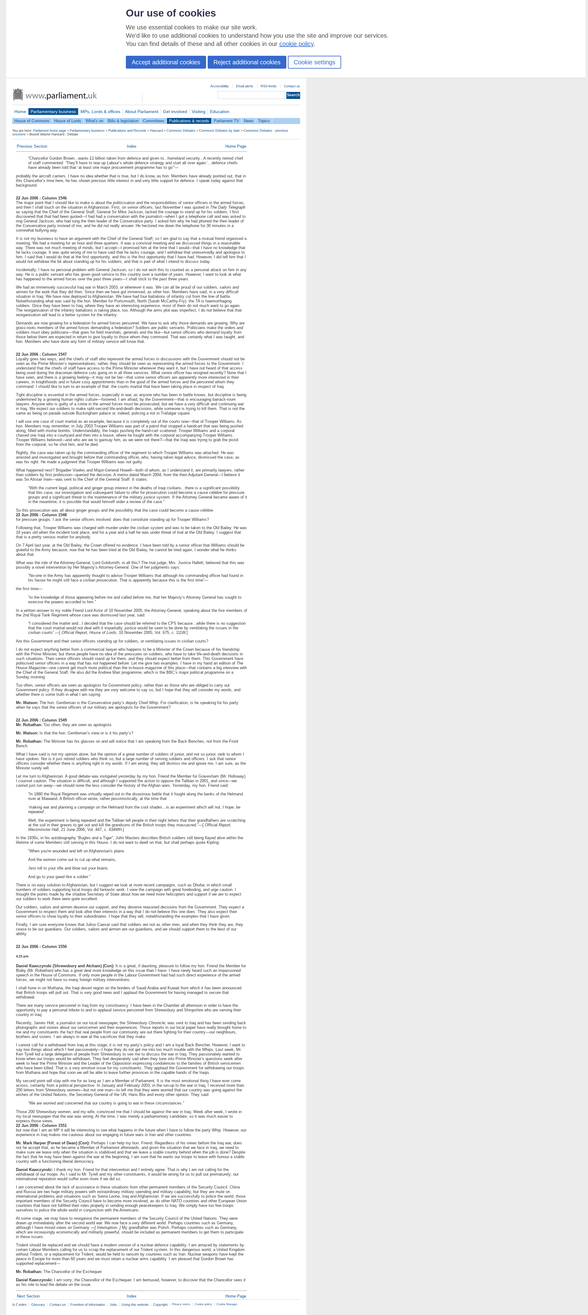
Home (20, 111)
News (249, 121)
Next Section (28, 1296)
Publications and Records (127, 130)
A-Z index (19, 1304)
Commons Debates (181, 130)
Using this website (135, 1304)
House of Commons (32, 121)
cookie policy (296, 43)
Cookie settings (314, 62)
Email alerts (244, 86)
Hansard (156, 130)
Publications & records (189, 121)
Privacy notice (181, 1304)
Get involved (175, 111)
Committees (153, 121)
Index (132, 146)
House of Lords (67, 121)
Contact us (292, 86)
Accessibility (219, 86)
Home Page (235, 146)
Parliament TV (226, 121)
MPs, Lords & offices (100, 111)
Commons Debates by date (219, 130)
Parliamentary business (53, 111)
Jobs (113, 1304)
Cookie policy (203, 1304)
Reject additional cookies (247, 62)
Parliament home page (49, 130)
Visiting (198, 111)
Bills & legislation (123, 121)
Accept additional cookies (166, 62)
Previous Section (32, 146)
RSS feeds (269, 86)
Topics (264, 121)
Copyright (160, 1304)
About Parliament (141, 111)
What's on (94, 121)
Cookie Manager (227, 1304)
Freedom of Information (87, 1304)
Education (219, 111)
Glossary (38, 1304)
